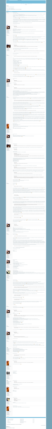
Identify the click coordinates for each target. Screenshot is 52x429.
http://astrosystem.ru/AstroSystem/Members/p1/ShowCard (20, 247)
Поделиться (13, 12)
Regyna (7, 123)
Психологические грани (13, 424)
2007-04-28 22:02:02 (15, 347)
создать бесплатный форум (43, 425)
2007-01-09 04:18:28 (15, 12)
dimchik (7, 347)
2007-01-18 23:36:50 (15, 259)
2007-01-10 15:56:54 (15, 123)
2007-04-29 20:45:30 (15, 380)
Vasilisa (7, 78)
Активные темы (26, 4)
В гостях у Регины (8, 424)
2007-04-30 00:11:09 (15, 386)
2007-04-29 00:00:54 (15, 353)
